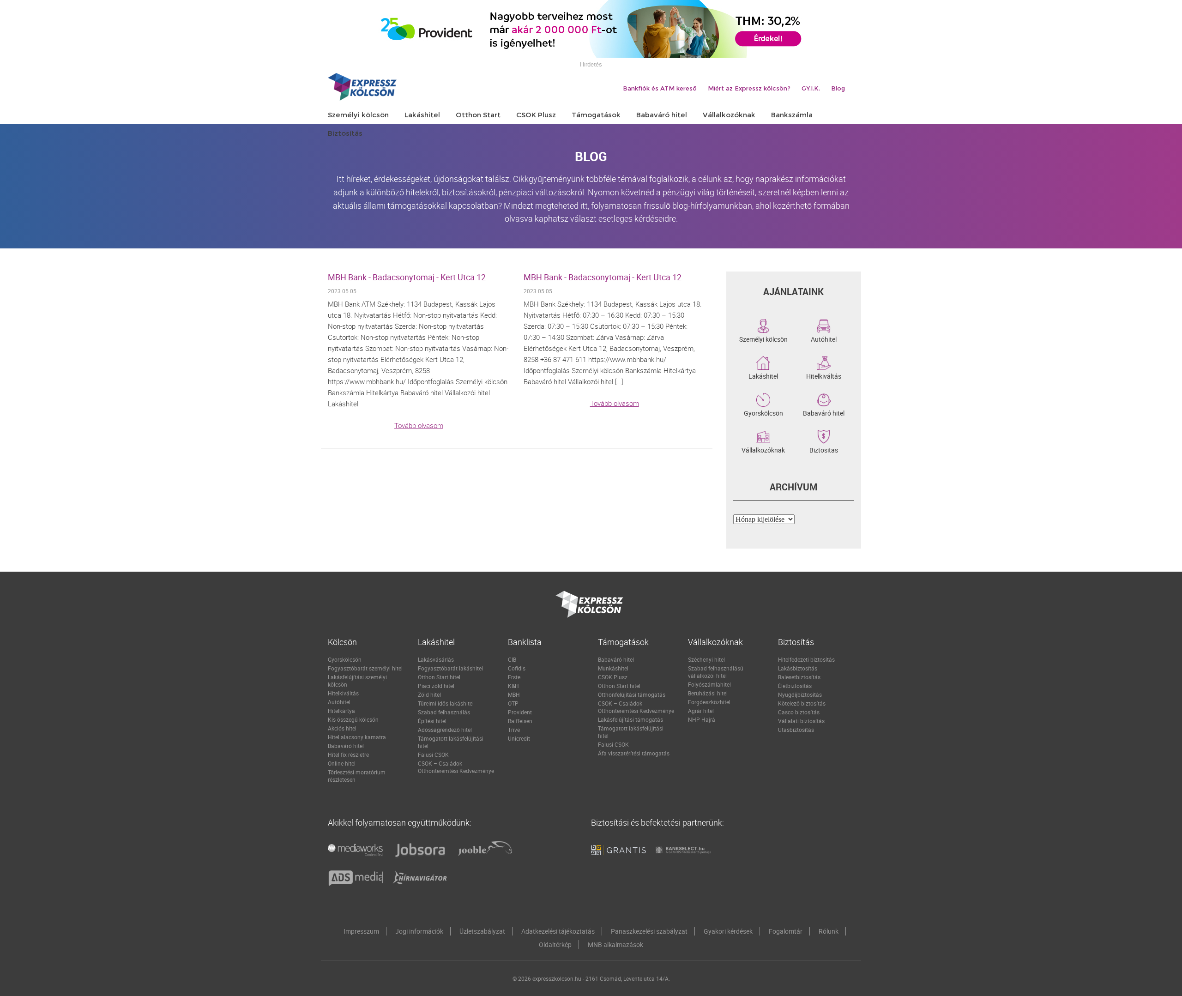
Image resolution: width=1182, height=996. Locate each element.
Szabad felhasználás (444, 712)
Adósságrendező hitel (445, 729)
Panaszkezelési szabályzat (649, 931)
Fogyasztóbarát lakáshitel (450, 668)
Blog (838, 88)
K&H (513, 685)
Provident (520, 712)
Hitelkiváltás (823, 375)
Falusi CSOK (433, 754)
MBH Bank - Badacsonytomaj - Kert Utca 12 (407, 277)
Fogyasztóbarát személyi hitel (365, 668)
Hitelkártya (341, 710)
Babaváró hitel (823, 412)
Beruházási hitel (708, 693)
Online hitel (342, 763)
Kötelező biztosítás (802, 703)
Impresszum (361, 931)
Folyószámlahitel (709, 684)
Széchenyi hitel (706, 659)
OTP (513, 703)
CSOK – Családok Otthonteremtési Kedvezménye (456, 767)
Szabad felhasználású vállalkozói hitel (715, 671)
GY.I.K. (811, 88)
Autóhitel (824, 338)
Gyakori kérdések (728, 931)
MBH (514, 694)
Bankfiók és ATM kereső (660, 88)
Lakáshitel (763, 375)
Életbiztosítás (795, 685)
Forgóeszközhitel (709, 702)
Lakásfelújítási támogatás (630, 719)
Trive (514, 729)
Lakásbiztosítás (797, 668)
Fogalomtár (785, 931)
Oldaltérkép (555, 944)
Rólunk (828, 931)
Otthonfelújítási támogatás (631, 694)
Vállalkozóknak (763, 449)
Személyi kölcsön (763, 338)
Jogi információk (419, 931)
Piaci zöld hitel (436, 685)
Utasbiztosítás (796, 729)
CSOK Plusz (612, 677)
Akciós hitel (342, 728)
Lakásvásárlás (436, 659)
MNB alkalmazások (615, 944)
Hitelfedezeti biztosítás (806, 659)
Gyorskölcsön (763, 412)
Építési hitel (432, 720)
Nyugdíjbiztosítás (800, 694)
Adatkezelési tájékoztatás (558, 931)
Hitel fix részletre (348, 754)
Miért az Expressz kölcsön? (749, 88)
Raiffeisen (520, 720)
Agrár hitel (701, 710)
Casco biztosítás (799, 712)
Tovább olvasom (418, 425)
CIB (512, 659)
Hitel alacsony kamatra (357, 737)
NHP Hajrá (701, 719)
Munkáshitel (613, 668)
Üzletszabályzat (482, 931)
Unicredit (519, 738)
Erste (514, 677)
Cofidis (516, 668)
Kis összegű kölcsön (353, 719)
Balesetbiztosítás (799, 677)
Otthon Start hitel (439, 677)
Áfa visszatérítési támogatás (633, 753)
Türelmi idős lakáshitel (446, 703)
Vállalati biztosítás (801, 720)
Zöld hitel (429, 694)
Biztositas (823, 449)
